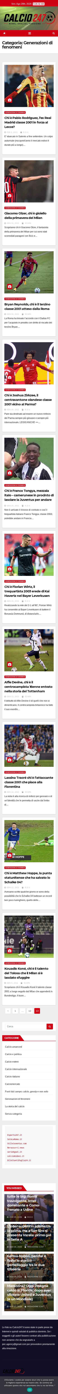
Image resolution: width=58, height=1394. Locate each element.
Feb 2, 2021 (12, 132)
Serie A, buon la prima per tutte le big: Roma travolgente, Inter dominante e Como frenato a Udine (28, 1201)
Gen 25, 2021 (13, 506)
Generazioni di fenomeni (15, 112)
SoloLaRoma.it (14, 1139)
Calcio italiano (12, 1076)
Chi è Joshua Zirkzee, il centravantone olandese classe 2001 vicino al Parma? (28, 399)
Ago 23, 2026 (15, 1247)
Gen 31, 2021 (13, 223)
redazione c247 (35, 1247)
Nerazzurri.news (15, 1148)
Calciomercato (12, 1084)
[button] (54, 33)
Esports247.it (14, 1135)
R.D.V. (26, 132)
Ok (29, 1390)
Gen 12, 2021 (13, 697)
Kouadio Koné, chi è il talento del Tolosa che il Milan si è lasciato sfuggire (26, 973)
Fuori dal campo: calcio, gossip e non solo (26, 1091)
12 (29, 1010)
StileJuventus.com (16, 1143)
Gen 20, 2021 (13, 601)
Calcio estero (12, 1062)
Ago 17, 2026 (15, 1307)
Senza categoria (13, 1114)
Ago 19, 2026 (15, 1277)
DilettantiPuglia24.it (19, 1160)
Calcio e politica (13, 1054)
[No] (54, 1385)
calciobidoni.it (15, 1156)
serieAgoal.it (14, 1152)
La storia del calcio (14, 1106)
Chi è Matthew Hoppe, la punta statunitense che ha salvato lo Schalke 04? (28, 877)
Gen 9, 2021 (12, 983)
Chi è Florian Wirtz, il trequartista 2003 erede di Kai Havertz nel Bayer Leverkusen (27, 591)
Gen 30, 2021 (13, 314)
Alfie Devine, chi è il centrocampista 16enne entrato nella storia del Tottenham (28, 686)
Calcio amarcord (13, 1047)
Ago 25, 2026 (15, 1217)
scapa (27, 223)
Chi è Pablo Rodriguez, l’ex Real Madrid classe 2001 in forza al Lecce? (27, 122)
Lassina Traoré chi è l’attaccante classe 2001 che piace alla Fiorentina (28, 782)
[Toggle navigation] (30, 33)
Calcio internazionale (16, 1069)
